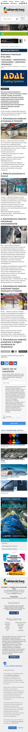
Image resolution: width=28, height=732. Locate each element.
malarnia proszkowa (12, 355)
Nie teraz (20, 727)
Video (20, 628)
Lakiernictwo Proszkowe (19, 59)
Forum (7, 625)
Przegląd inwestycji (15, 46)
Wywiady (7, 627)
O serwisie (4, 1)
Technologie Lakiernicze (7, 62)
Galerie (7, 628)
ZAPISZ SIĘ (12, 613)
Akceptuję (12, 728)
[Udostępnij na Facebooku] (3, 363)
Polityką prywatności (17, 721)
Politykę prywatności (13, 675)
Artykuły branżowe (6, 59)
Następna (22, 351)
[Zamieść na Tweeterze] (7, 363)
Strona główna (4, 46)
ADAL (5, 355)
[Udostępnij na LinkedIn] (15, 363)
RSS (7, 630)
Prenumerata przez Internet (9, 546)
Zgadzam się (14, 657)
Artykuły (7, 622)
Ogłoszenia (21, 624)
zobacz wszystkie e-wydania (9, 549)
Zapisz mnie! (14, 423)
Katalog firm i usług (20, 622)
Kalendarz (7, 624)
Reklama (17, 1)
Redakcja (11, 1)
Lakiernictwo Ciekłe (20, 62)
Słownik (20, 627)
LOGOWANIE (6, 3)
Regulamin (20, 630)
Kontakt (22, 1)
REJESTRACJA (13, 3)
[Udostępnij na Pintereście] (11, 363)
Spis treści (4, 543)
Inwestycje (20, 625)
